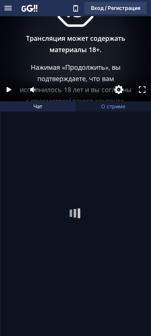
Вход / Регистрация (115, 8)
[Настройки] (118, 89)
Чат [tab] (37, 106)
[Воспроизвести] (8, 89)
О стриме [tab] (113, 106)
